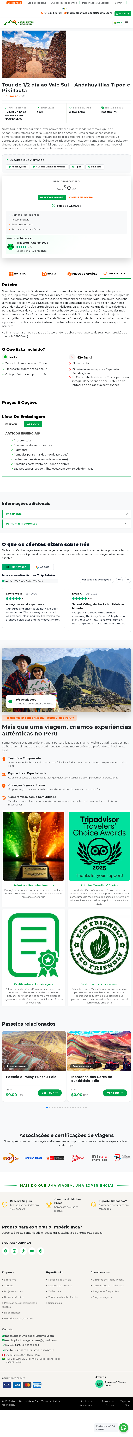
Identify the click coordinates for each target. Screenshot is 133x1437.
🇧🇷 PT (65, 8)
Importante (14, 513)
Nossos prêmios (13, 1297)
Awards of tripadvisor (20, 238)
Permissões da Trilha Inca (108, 1285)
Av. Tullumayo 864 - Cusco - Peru (23, 1355)
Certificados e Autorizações (33, 984)
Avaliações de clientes (64, 3)
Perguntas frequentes (21, 523)
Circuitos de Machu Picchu (108, 1279)
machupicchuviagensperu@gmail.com (31, 1340)
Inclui (51, 273)
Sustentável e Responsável (99, 984)
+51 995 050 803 (30, 1345)
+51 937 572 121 (23, 1350)
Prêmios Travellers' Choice (99, 885)
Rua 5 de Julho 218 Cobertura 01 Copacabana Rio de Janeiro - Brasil (33, 1360)
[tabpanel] (66, 602)
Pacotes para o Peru (60, 1285)
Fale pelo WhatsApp (69, 206)
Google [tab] (44, 566)
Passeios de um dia (59, 1279)
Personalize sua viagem (95, 3)
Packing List (118, 273)
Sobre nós (9, 1279)
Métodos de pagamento (18, 1318)
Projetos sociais (13, 1291)
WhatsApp (124, 13)
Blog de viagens (37, 3)
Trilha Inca (54, 1291)
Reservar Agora (52, 197)
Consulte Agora (81, 197)
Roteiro (20, 273)
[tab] (12, 424)
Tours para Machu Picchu (63, 1297)
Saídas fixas (14, 3)
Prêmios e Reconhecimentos (33, 885)
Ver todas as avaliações (96, 579)
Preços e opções (84, 273)
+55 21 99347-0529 (44, 1350)
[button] (126, 22)
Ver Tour (48, 1092)
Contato (119, 3)
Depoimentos (12, 1312)
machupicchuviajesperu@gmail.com (89, 12)
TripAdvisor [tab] (17, 566)
